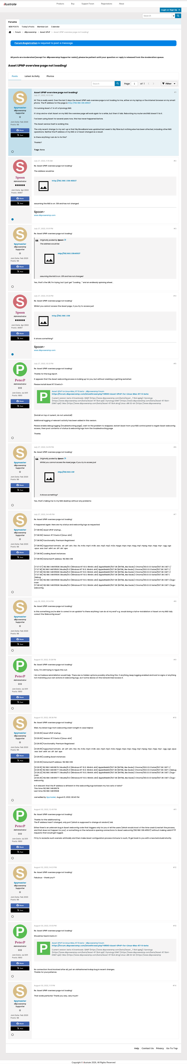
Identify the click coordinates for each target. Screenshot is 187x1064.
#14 (174, 985)
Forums (12, 21)
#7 (174, 514)
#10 (174, 717)
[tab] (14, 76)
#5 (174, 363)
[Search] (178, 15)
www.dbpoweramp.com (45, 215)
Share (21, 130)
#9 (174, 659)
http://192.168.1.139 (61, 315)
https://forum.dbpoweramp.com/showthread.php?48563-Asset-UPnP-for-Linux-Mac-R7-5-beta (100, 394)
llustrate (10, 4)
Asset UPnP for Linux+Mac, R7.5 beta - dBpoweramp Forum (78, 391)
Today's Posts (28, 26)
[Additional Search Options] (173, 15)
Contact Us (148, 1048)
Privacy (160, 1048)
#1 (175, 92)
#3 (175, 228)
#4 (174, 296)
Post (21, 135)
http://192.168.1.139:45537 (64, 180)
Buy (73, 4)
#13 (174, 925)
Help (136, 1048)
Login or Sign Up (169, 10)
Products (60, 4)
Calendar (55, 26)
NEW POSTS (14, 26)
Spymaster (51, 797)
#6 (174, 447)
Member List (42, 26)
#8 (175, 601)
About (121, 4)
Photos (50, 76)
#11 (174, 809)
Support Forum (88, 4)
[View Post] (65, 240)
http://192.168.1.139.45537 (79, 103)
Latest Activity (32, 76)
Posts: (13, 124)
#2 (175, 161)
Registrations (106, 4)
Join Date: (15, 122)
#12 (174, 867)
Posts (15, 76)
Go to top (172, 1048)
